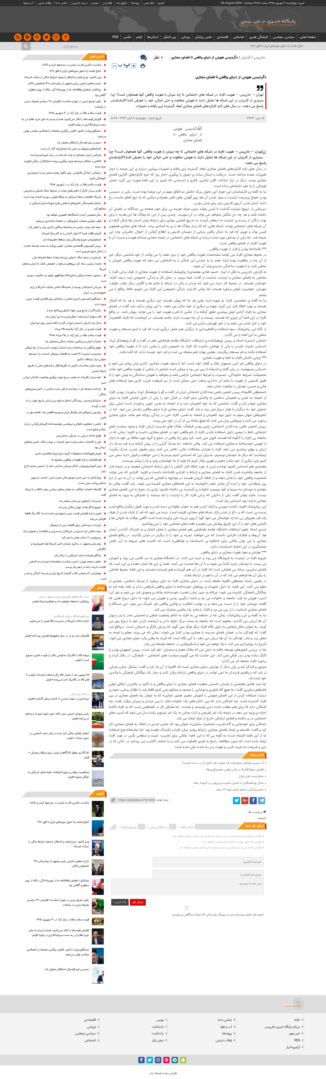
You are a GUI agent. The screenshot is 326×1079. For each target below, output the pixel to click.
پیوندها (135, 3)
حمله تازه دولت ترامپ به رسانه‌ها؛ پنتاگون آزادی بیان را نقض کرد (64, 227)
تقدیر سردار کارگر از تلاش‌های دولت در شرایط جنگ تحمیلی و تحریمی (62, 191)
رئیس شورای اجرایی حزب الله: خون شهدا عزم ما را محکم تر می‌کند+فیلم (57, 716)
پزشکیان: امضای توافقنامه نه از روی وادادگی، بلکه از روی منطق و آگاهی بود (57, 882)
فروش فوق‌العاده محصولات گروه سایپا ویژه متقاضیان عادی (68, 453)
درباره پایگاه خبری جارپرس (282, 1027)
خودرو (95, 3)
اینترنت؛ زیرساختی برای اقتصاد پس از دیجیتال (75, 525)
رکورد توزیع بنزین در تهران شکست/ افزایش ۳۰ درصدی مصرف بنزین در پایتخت (58, 902)
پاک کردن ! (120, 902)
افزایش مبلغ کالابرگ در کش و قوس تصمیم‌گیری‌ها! (235, 770)
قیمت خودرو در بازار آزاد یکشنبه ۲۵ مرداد (78, 329)
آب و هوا (28, 3)
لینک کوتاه (162, 800)
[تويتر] (46, 37)
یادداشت (158, 1027)
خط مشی (148, 3)
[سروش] (27, 37)
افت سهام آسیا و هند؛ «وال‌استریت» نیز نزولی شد (73, 317)
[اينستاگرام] (56, 37)
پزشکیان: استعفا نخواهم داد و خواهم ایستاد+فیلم (60, 601)
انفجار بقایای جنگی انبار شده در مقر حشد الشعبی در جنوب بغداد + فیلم (59, 735)
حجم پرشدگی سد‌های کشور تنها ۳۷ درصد (240, 790)
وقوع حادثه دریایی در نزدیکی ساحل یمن (78, 436)
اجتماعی (238, 37)
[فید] (18, 37)
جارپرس (259, 57)
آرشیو (161, 3)
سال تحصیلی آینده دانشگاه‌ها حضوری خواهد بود (73, 215)
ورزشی (185, 37)
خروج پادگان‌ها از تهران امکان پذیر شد (79, 507)
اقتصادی (222, 37)
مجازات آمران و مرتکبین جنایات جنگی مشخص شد (73, 341)
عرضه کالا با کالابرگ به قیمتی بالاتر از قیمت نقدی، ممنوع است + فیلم (57, 657)
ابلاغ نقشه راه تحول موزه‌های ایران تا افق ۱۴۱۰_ (276, 46)
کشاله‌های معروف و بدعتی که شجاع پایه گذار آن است (70, 149)
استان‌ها (152, 37)
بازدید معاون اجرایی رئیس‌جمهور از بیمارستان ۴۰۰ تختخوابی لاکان (64, 83)
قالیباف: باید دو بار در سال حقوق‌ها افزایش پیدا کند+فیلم (57, 636)
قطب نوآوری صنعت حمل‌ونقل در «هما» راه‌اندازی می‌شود (68, 221)
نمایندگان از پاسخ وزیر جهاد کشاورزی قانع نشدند (73, 310)
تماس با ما (61, 3)
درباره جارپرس (79, 3)
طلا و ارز (107, 3)
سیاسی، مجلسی (284, 37)
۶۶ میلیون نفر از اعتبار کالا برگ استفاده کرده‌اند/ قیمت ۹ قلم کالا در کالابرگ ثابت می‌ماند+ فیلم (57, 677)
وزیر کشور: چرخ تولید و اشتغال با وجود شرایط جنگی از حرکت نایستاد (62, 77)
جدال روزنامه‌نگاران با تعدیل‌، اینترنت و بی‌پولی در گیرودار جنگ (228, 783)
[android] (183, 1060)
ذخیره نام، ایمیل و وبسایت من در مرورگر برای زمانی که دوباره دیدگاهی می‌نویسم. (217, 915)
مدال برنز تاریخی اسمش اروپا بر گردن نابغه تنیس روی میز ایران (65, 323)
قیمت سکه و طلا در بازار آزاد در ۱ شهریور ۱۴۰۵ (75, 184)
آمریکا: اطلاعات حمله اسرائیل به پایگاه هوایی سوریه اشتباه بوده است (62, 197)
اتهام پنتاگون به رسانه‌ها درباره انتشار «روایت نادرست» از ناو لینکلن (63, 348)
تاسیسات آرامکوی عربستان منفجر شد (80, 501)
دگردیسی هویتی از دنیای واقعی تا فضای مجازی (230, 77)
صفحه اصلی (308, 37)
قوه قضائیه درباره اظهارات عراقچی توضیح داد (76, 460)
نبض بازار (158, 1040)
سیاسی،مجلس (85, 1033)
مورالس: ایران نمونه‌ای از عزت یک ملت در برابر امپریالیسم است (65, 155)
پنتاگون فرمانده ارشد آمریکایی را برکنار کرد (77, 555)
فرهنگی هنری (258, 37)
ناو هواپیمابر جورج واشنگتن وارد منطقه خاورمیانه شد (72, 240)
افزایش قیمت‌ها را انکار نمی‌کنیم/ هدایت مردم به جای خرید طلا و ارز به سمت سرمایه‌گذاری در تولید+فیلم (59, 932)
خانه (297, 1020)
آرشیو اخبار (293, 1047)
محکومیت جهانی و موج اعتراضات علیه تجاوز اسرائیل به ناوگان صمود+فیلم (58, 774)
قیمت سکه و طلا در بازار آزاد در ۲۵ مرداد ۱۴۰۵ (75, 335)
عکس (127, 37)
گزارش (245, 57)
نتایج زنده (121, 3)
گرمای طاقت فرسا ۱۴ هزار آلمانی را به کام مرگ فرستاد (71, 233)
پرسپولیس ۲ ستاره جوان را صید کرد (81, 537)
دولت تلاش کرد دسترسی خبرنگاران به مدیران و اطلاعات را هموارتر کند (62, 531)
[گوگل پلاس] (244, 800)
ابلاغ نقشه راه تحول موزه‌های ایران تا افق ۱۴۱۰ (75, 71)
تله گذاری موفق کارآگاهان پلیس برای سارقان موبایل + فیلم (58, 755)
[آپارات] (37, 37)
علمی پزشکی (203, 37)
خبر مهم (294, 1033)
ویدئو (101, 588)
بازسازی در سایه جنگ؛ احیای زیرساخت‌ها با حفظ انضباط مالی (66, 257)
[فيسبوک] (65, 37)
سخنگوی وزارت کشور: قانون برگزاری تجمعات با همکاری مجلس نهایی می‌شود (58, 952)
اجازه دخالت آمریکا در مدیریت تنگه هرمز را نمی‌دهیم (59, 621)
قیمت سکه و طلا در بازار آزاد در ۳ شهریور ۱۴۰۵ (74, 113)
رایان (151, 1073)
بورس (160, 1020)
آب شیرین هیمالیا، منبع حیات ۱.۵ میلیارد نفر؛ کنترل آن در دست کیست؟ (223, 763)
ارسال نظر (137, 902)
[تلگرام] (261, 800)
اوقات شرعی (44, 3)
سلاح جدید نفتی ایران (251, 776)
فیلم (139, 37)
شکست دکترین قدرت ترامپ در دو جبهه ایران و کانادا (71, 65)
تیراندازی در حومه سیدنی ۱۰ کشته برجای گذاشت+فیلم (58, 699)
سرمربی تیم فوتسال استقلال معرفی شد (79, 142)
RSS (115, 37)
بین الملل (169, 37)
